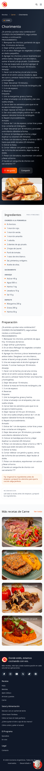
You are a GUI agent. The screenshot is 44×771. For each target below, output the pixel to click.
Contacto (5, 750)
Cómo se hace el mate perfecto (13, 718)
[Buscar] (36, 4)
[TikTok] (29, 674)
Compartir (25, 170)
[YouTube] (16, 674)
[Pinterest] (35, 674)
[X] (23, 674)
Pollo (3, 686)
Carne (4, 700)
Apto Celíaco (6, 693)
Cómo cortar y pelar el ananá (13, 725)
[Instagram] (10, 674)
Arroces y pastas (8, 696)
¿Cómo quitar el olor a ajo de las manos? (17, 722)
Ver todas (38, 511)
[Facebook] (4, 674)
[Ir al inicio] (4, 4)
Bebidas (5, 689)
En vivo (4, 739)
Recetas (5, 15)
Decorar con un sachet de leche (14, 711)
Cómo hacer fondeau (10, 714)
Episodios (5, 736)
